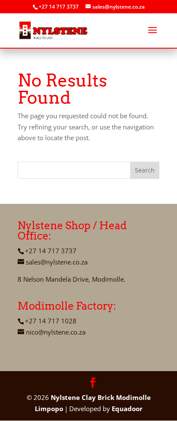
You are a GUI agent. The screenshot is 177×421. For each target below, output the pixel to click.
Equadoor (127, 408)
